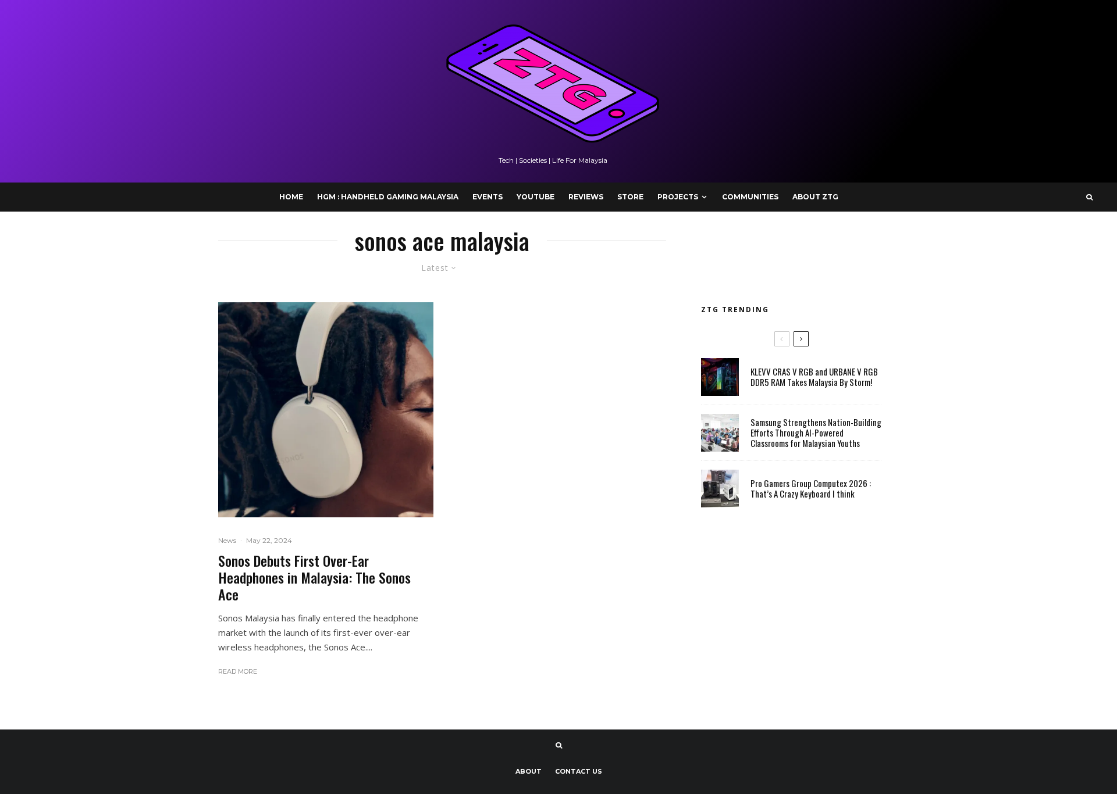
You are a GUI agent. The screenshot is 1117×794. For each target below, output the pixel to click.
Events (487, 196)
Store (630, 196)
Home (291, 196)
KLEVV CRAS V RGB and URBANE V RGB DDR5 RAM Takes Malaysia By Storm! (814, 376)
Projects (677, 196)
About (528, 771)
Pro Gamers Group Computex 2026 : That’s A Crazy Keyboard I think (810, 488)
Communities (750, 196)
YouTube (535, 196)
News (227, 540)
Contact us (578, 771)
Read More (237, 671)
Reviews (585, 196)
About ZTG (815, 196)
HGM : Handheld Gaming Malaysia (387, 196)
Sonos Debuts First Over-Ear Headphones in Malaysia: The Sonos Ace (314, 577)
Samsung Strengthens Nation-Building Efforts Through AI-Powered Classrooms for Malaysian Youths (815, 432)
